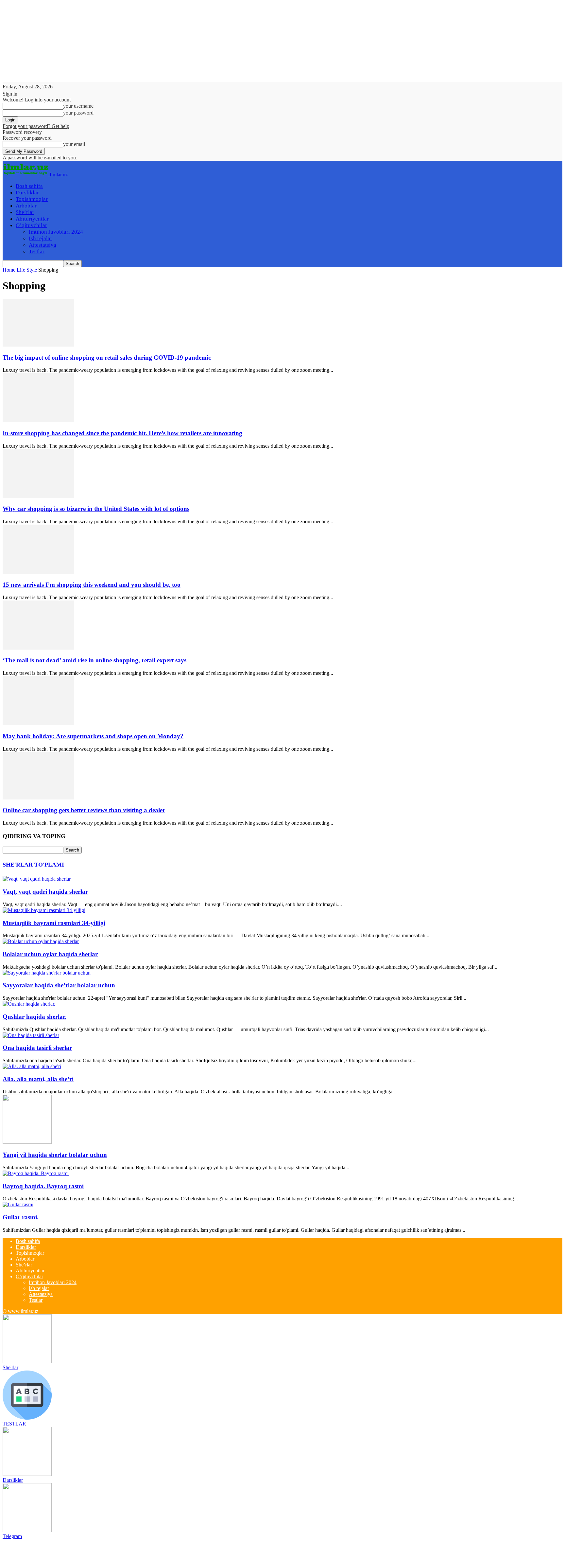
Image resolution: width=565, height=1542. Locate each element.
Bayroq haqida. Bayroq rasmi (43, 1186)
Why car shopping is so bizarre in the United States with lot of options (96, 508)
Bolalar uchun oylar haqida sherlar (50, 954)
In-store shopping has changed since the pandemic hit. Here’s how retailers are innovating (122, 433)
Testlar (36, 251)
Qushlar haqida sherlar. (34, 1016)
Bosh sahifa (29, 186)
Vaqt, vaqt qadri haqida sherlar (45, 891)
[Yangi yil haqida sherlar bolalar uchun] (27, 1142)
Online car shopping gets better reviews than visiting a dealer (84, 810)
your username (78, 106)
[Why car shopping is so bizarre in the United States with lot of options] (38, 496)
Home (9, 270)
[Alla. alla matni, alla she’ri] (32, 1066)
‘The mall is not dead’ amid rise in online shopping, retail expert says (94, 660)
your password (78, 113)
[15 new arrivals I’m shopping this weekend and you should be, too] (38, 572)
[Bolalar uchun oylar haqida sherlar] (41, 941)
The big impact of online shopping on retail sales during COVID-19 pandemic (107, 357)
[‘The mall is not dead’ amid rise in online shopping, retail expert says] (38, 648)
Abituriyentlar (32, 219)
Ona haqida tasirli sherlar (37, 1047)
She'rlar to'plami (33, 864)
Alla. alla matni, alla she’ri (38, 1079)
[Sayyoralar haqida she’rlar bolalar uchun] (47, 973)
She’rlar (25, 212)
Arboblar (26, 206)
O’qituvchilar (31, 225)
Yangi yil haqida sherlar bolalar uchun (55, 1154)
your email (74, 144)
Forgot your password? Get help (36, 126)
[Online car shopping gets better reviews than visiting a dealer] (38, 797)
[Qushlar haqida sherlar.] (29, 1004)
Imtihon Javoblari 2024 (56, 232)
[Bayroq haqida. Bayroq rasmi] (36, 1173)
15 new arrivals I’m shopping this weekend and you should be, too (91, 584)
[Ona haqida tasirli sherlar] (31, 1035)
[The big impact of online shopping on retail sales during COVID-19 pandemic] (38, 345)
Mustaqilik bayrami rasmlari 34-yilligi (54, 923)
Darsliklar (27, 192)
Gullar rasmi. (21, 1217)
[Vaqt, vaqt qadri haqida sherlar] (37, 879)
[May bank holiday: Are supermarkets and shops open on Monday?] (38, 723)
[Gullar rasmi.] (18, 1204)
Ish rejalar (40, 238)
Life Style (27, 270)
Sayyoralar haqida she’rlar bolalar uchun (59, 985)
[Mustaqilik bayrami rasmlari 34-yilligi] (44, 910)
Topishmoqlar (32, 199)
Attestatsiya (42, 245)
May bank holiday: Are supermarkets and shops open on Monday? (93, 736)
